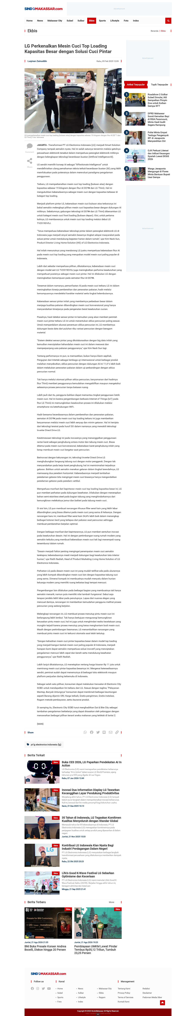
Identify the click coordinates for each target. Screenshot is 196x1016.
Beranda (154, 31)
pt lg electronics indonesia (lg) (45, 744)
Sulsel (70, 20)
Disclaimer (147, 993)
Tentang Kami (124, 988)
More (111, 902)
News (40, 20)
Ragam (102, 997)
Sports (102, 20)
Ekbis (91, 20)
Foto (126, 20)
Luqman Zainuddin (37, 61)
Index (136, 20)
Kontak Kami (123, 1001)
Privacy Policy (124, 993)
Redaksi (146, 988)
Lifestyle (114, 20)
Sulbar (81, 20)
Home (29, 20)
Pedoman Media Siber (152, 997)
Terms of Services (125, 997)
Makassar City (54, 20)
